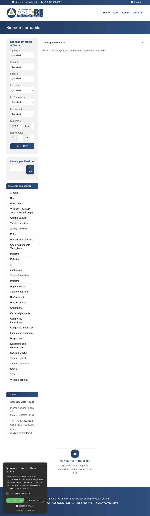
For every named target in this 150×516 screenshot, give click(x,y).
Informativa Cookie (80, 498)
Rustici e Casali (18, 353)
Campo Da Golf (18, 218)
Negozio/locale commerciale (18, 346)
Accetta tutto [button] (15, 500)
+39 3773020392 (52, 2)
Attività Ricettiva (18, 228)
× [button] (44, 465)
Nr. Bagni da (16, 109)
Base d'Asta (16, 133)
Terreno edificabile (19, 363)
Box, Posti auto (18, 302)
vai (30, 171)
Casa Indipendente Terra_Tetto (20, 247)
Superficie (15, 121)
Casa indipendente (20, 313)
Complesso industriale (22, 327)
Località (14, 74)
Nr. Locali (15, 85)
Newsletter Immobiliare (75, 460)
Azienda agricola (19, 291)
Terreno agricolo (18, 358)
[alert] (25, 487)
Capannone (16, 308)
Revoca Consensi (100, 498)
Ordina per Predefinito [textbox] (54, 42)
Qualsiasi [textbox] (16, 90)
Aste (116, 12)
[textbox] (22, 67)
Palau (13, 234)
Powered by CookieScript (25, 510)
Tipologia (15, 50)
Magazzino (16, 338)
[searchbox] (23, 55)
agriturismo (16, 270)
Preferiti (137, 2)
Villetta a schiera (19, 380)
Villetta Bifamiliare (19, 275)
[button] (7, 494)
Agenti (125, 12)
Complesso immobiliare (16, 320)
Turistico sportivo (19, 223)
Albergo (14, 192)
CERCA (23, 146)
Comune (14, 62)
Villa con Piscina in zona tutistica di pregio (22, 211)
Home (106, 12)
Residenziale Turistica (21, 239)
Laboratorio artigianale (22, 333)
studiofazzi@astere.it (26, 2)
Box (12, 198)
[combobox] (93, 42)
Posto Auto (16, 203)
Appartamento (17, 286)
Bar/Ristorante (17, 297)
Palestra (14, 254)
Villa (12, 374)
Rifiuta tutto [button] (35, 500)
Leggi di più (26, 488)
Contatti (137, 12)
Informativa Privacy (58, 498)
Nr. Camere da (17, 97)
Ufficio (13, 369)
